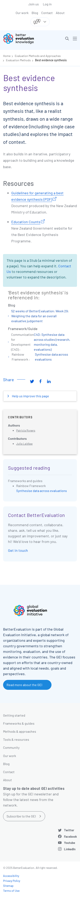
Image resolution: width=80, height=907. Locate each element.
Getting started (14, 715)
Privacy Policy (11, 880)
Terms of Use (11, 890)
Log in (47, 4)
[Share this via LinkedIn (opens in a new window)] (49, 381)
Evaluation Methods (18, 60)
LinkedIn (69, 849)
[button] (67, 38)
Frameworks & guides (18, 723)
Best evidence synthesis (51, 60)
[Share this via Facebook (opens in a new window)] (40, 381)
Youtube (69, 842)
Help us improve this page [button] (30, 396)
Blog (35, 13)
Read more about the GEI (24, 685)
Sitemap (8, 885)
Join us (33, 4)
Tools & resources (16, 739)
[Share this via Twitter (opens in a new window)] (32, 381)
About (60, 13)
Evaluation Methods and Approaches (38, 56)
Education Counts (25, 221)
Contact (47, 13)
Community (11, 747)
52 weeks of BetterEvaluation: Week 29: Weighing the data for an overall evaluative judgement (40, 316)
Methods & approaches (19, 731)
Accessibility (11, 876)
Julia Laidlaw (24, 443)
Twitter (69, 830)
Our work (22, 13)
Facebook (70, 836)
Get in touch (18, 550)
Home (6, 56)
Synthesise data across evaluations (41, 491)
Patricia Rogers (25, 430)
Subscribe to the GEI (21, 816)
